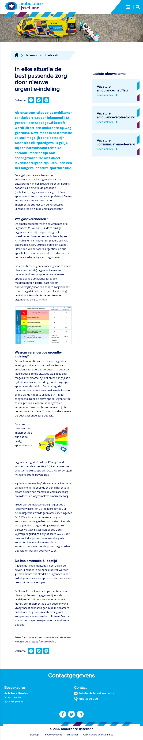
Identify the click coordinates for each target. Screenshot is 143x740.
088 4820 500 (88, 698)
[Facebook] (31, 100)
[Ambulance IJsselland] (23, 6)
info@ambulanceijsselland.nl (97, 693)
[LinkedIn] (46, 100)
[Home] (16, 55)
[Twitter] (39, 100)
